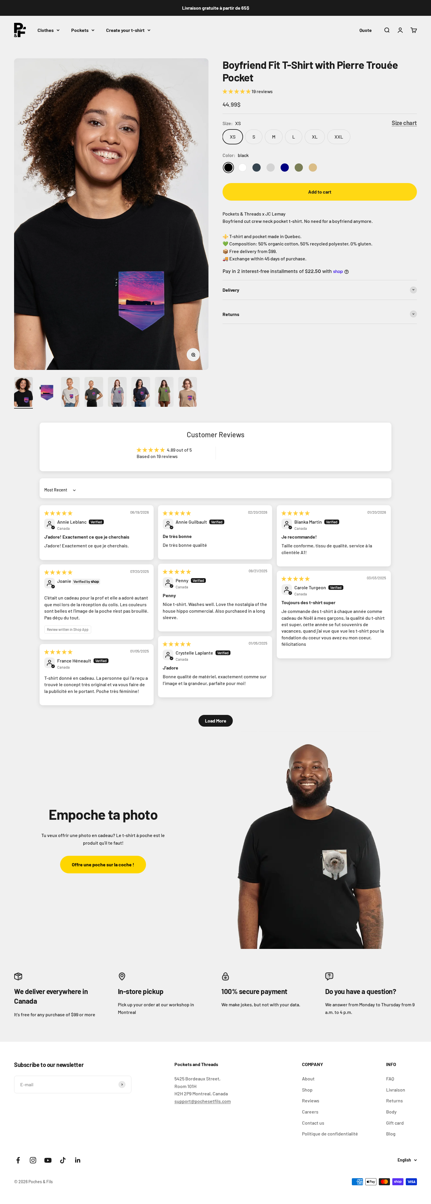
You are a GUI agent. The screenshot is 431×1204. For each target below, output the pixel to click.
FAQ (390, 1078)
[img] (58, 513)
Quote (365, 30)
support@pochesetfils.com (202, 1101)
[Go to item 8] (187, 393)
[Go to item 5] (117, 393)
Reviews (310, 1100)
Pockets (80, 30)
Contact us (313, 1123)
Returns (394, 1100)
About (308, 1078)
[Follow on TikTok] (63, 1160)
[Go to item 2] (47, 393)
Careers (310, 1111)
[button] (237, 91)
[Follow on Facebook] (18, 1160)
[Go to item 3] (70, 393)
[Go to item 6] (140, 393)
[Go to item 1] (23, 393)
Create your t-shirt (125, 30)
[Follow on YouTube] (48, 1160)
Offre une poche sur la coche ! (103, 864)
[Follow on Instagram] (33, 1160)
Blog (391, 1133)
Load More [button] (215, 720)
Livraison (395, 1089)
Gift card (395, 1123)
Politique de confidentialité (330, 1133)
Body (391, 1111)
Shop (307, 1089)
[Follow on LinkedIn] (78, 1160)
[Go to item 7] (164, 393)
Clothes (46, 30)
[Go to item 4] (93, 393)
